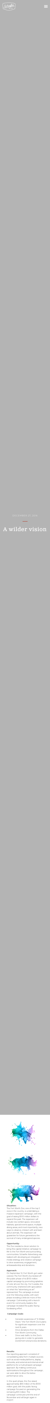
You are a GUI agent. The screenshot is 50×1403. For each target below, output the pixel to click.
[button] (46, 6)
